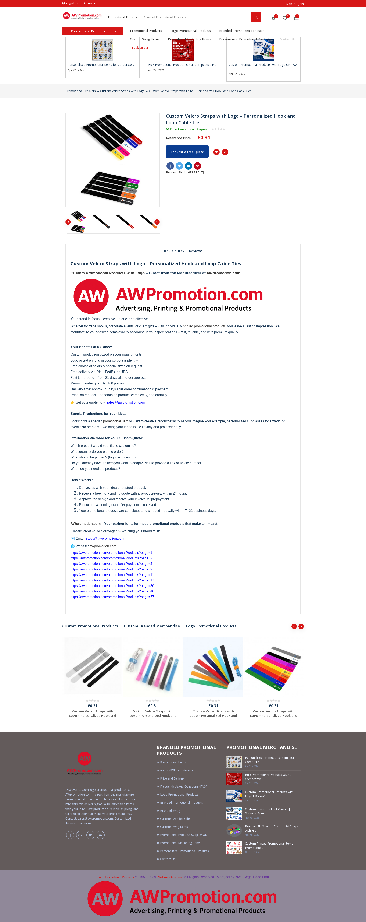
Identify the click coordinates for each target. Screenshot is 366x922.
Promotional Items (173, 762)
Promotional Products (146, 30)
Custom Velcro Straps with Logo (122, 91)
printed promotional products (204, 326)
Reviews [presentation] (196, 251)
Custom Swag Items (144, 39)
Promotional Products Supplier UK (183, 835)
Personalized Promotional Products (245, 39)
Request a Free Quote (187, 152)
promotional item (115, 421)
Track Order (139, 47)
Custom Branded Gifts (175, 819)
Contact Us (288, 39)
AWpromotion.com (223, 273)
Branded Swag (170, 811)
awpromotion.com (103, 546)
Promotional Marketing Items (189, 39)
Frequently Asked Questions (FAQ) (183, 786)
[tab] (173, 251)
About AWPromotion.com (177, 770)
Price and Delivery (172, 778)
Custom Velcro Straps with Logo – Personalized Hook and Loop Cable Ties (200, 91)
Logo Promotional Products (191, 30)
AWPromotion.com (170, 877)
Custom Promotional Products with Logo (108, 273)
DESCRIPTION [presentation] (173, 251)
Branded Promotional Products (242, 30)
